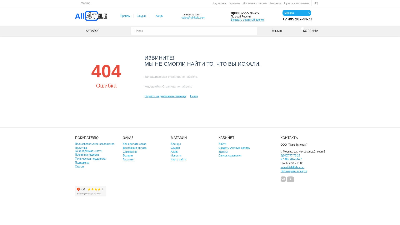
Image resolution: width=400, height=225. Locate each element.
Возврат (128, 155)
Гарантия (234, 3)
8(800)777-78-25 (245, 13)
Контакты (275, 3)
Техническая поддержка (90, 158)
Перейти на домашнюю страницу (165, 96)
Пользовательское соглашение (94, 143)
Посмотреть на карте (294, 171)
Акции (159, 16)
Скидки (141, 16)
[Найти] (253, 31)
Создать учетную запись (234, 147)
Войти (222, 143)
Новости (176, 155)
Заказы (223, 151)
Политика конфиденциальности (88, 149)
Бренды (125, 16)
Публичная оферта (87, 154)
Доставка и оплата (255, 3)
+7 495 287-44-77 (291, 159)
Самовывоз (130, 151)
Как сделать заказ (134, 143)
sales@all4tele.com (193, 17)
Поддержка (219, 3)
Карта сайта (178, 159)
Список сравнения (230, 155)
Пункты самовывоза (296, 3)
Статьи (79, 166)
